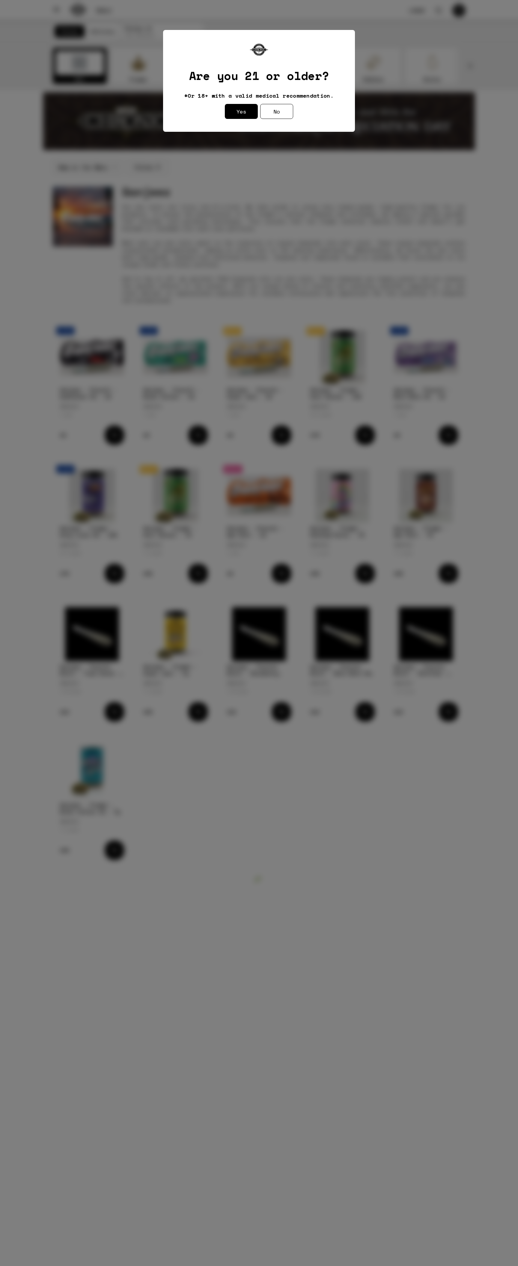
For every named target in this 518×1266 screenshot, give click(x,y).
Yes (241, 111)
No (276, 111)
